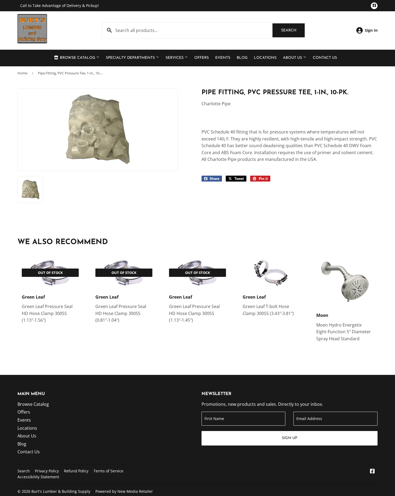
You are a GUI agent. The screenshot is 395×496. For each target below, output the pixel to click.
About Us (293, 58)
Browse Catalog (77, 58)
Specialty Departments (131, 58)
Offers (201, 58)
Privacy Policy (47, 470)
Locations (265, 58)
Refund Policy (76, 470)
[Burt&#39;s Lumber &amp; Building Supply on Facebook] (372, 472)
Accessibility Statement (38, 476)
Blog (242, 58)
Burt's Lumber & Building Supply (60, 491)
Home (22, 73)
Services (175, 58)
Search (293, 30)
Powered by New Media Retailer (124, 491)
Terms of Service (108, 470)
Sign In (371, 30)
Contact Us (325, 58)
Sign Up (289, 438)
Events (222, 58)
